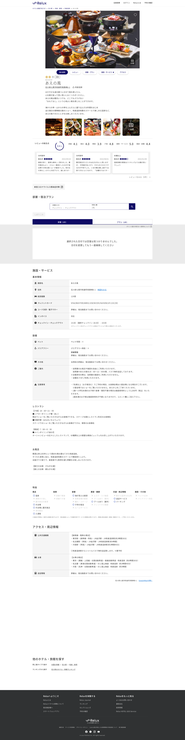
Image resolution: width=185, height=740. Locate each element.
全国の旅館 (55, 664)
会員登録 (117, 3)
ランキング (84, 704)
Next (136, 39)
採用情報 (119, 707)
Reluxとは (137, 3)
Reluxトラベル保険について (53, 704)
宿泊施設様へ (48, 707)
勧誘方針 (61, 727)
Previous (48, 39)
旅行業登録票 (122, 727)
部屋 (62, 222)
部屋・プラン (89, 72)
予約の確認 (148, 3)
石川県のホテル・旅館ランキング (63, 669)
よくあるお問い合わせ (124, 700)
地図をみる (102, 289)
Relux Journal (85, 700)
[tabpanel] (92, 39)
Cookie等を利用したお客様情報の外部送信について (103, 727)
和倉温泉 (67, 8)
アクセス (123, 72)
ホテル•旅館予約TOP (39, 8)
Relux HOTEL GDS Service (126, 711)
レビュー (75, 72)
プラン (122, 222)
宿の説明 (62, 72)
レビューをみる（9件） (138, 177)
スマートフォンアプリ (51, 711)
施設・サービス (106, 72)
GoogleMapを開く (145, 580)
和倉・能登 (58, 8)
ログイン (126, 3)
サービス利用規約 (70, 727)
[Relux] (39, 2)
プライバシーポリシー (82, 727)
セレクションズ (85, 707)
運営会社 (119, 704)
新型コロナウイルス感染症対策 (47, 187)
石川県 (50, 8)
